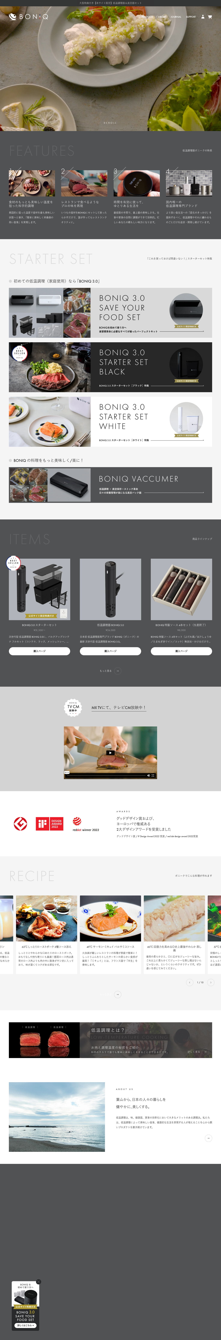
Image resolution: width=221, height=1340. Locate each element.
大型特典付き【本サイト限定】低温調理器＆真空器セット (110, 3)
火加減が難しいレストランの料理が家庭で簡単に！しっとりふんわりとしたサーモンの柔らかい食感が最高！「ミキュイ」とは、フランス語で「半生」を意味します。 (110, 958)
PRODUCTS (147, 16)
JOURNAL (176, 16)
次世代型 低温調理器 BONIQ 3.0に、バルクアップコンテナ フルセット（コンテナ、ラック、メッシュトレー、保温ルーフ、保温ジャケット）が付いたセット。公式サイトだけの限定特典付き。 (39, 639)
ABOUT (162, 16)
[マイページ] (203, 16)
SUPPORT (191, 16)
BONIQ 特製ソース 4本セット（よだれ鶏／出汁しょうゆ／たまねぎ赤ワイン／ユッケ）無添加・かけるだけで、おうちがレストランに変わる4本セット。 (181, 639)
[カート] (209, 16)
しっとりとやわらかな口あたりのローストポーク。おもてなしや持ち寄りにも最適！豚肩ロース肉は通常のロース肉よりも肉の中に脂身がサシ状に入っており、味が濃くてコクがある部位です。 (46, 958)
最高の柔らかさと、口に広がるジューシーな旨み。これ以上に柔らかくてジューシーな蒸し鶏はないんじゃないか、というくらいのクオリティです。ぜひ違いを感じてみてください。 (174, 962)
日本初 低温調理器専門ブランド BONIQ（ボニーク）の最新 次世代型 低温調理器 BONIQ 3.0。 (109, 639)
